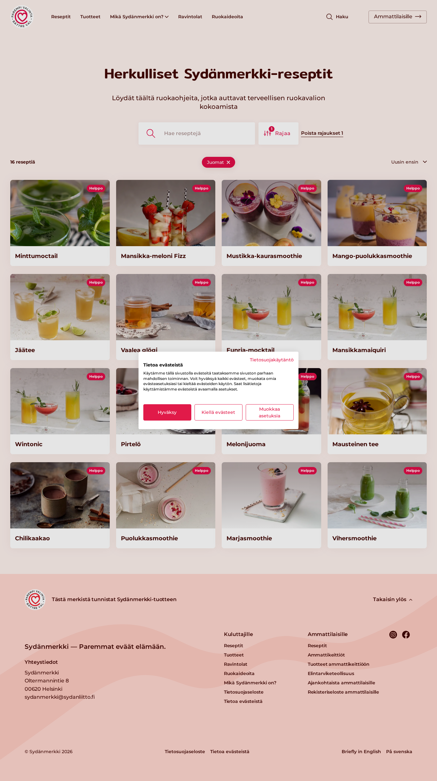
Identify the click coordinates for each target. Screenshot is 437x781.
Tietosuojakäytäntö (272, 359)
